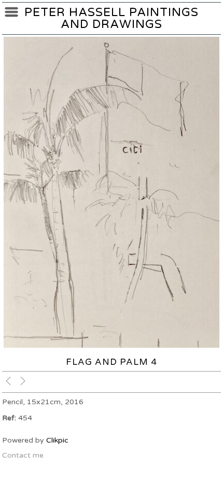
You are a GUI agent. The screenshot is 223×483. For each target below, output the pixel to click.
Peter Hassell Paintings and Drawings (111, 18)
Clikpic (57, 440)
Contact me (23, 455)
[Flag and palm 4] (111, 192)
